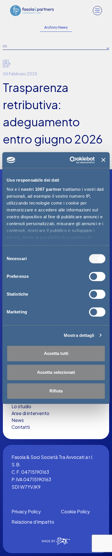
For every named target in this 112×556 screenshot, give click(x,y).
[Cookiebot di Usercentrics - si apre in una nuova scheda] (71, 160)
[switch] (97, 276)
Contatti (20, 427)
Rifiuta (56, 390)
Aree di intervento (30, 413)
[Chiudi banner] (103, 160)
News (17, 420)
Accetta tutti (56, 353)
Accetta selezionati (56, 372)
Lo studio (21, 406)
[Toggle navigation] (97, 10)
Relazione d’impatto (32, 522)
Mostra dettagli (79, 335)
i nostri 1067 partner (40, 189)
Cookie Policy (75, 511)
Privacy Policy (26, 511)
